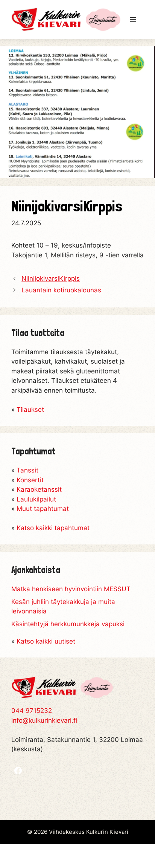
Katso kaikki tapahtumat (53, 528)
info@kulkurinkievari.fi (44, 720)
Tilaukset (30, 409)
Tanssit (27, 470)
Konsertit (30, 480)
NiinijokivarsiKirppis (50, 278)
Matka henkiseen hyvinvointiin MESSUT (71, 589)
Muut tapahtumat (43, 508)
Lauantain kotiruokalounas (61, 290)
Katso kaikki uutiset (46, 641)
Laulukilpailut (36, 499)
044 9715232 (31, 710)
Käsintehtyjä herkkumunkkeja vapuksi (68, 624)
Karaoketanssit (39, 489)
